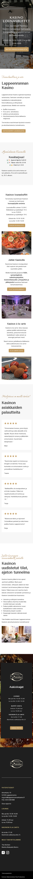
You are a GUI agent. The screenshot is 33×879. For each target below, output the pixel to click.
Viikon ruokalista (16, 225)
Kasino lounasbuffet (16, 19)
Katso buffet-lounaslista (13, 131)
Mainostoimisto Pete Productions (16, 877)
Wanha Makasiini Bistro (10, 847)
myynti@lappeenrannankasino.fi (13, 797)
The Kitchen (6, 845)
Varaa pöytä (16, 728)
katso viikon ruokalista (16, 49)
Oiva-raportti (6, 804)
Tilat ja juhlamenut (16, 289)
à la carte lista (16, 350)
